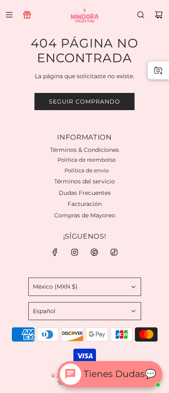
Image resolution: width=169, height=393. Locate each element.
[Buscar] (141, 15)
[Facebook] (55, 252)
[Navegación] (9, 15)
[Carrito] (159, 15)
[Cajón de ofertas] (27, 15)
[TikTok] (114, 252)
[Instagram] (75, 252)
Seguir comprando (84, 101)
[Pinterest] (94, 252)
